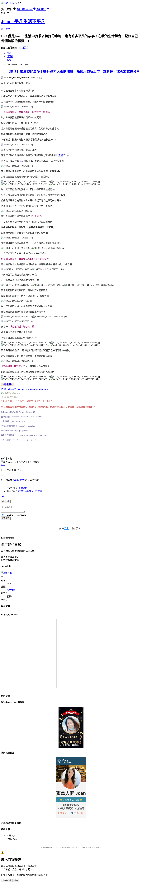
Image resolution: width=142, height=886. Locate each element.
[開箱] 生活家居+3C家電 (30, 491)
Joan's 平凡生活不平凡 (23, 21)
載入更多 (5, 501)
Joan (3, 464)
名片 (9, 60)
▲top (3, 496)
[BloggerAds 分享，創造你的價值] (71, 715)
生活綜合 (22, 488)
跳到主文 (5, 29)
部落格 (10, 56)
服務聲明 (97, 847)
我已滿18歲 (6, 880)
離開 (16, 880)
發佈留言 (5, 518)
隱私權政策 (86, 847)
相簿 (9, 53)
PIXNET (50, 847)
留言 (22, 480)
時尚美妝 (23, 47)
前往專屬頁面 (71, 727)
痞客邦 (16, 480)
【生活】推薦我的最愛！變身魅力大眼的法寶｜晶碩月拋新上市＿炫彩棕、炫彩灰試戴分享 (73, 71)
